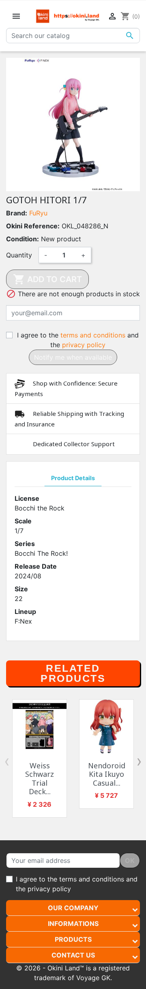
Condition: (22, 239)
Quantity (19, 255)
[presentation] (7, 761)
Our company (73, 908)
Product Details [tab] (73, 477)
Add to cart (47, 279)
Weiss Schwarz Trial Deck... (39, 779)
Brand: (16, 213)
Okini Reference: (33, 226)
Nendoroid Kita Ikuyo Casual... (106, 774)
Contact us (73, 955)
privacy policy (83, 345)
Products (73, 939)
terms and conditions (92, 335)
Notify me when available (73, 357)
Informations (73, 923)
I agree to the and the (78, 340)
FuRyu (38, 213)
